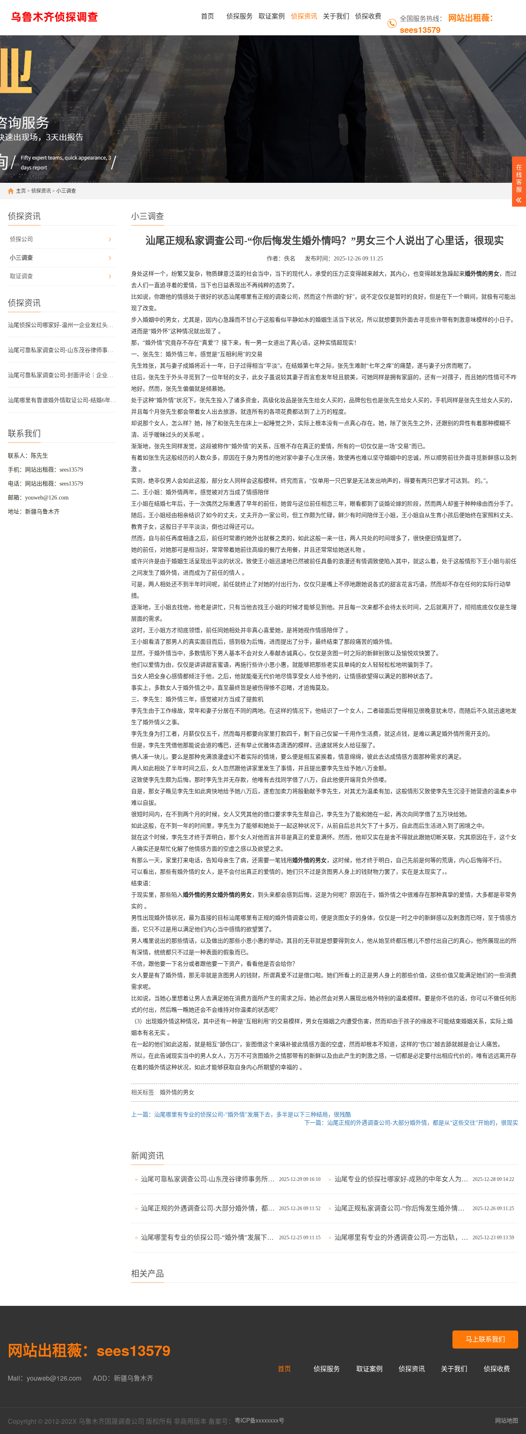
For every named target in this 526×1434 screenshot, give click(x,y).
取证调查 (21, 276)
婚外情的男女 (177, 1092)
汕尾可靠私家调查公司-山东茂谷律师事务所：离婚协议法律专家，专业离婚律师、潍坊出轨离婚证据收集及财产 (62, 350)
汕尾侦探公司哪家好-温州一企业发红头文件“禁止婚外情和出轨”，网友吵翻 (62, 325)
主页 (21, 191)
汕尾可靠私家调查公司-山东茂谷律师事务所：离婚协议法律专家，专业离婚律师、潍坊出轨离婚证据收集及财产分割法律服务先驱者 (208, 1179)
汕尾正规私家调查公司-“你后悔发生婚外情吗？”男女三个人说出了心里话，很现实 (401, 1208)
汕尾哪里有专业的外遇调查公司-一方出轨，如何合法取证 (401, 1237)
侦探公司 (21, 239)
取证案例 (271, 16)
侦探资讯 (304, 16)
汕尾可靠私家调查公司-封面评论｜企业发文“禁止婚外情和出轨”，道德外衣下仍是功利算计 (62, 375)
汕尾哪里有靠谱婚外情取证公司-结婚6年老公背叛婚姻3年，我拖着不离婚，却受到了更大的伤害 (62, 400)
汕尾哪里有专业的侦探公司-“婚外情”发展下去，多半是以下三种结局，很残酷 (208, 1237)
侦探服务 (239, 16)
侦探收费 (368, 16)
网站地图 (506, 1420)
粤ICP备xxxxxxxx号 (259, 1420)
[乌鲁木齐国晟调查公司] (56, 16)
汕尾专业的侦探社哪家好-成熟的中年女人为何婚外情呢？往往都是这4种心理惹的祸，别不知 (401, 1179)
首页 (207, 16)
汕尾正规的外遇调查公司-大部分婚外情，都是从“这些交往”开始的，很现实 (208, 1208)
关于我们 (336, 16)
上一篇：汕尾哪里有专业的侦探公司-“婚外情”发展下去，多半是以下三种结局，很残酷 (241, 1115)
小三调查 (66, 191)
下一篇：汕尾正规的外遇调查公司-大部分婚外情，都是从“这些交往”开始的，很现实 (411, 1123)
